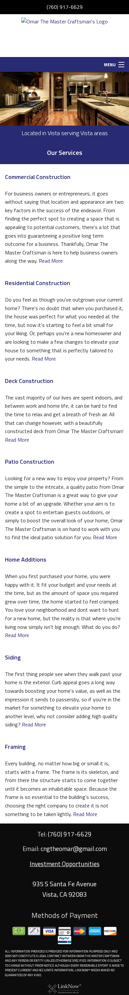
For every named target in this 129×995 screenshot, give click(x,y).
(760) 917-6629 (65, 7)
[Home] (64, 35)
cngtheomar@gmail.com (74, 848)
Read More (51, 261)
